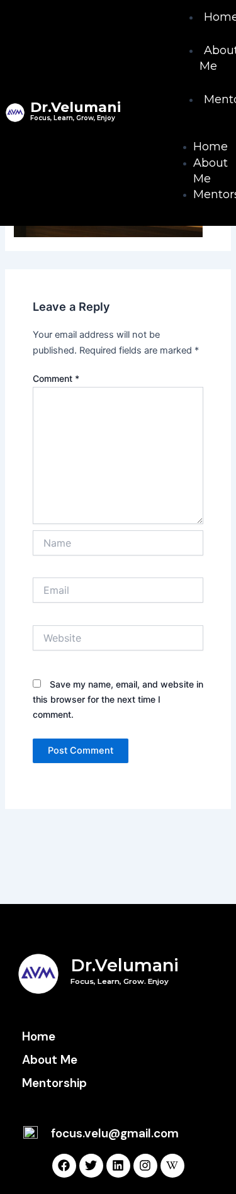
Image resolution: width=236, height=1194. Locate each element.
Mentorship (54, 1083)
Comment (56, 378)
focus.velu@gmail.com (115, 1133)
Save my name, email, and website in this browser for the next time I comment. (118, 699)
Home (210, 146)
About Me (210, 171)
